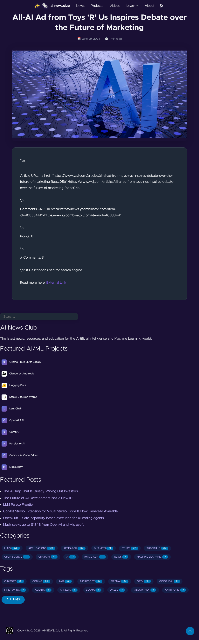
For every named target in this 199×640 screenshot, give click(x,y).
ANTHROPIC (174, 590)
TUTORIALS (156, 548)
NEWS (120, 557)
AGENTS (42, 590)
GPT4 (142, 581)
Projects (97, 6)
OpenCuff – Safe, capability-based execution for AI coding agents (53, 518)
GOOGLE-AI (168, 581)
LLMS (10, 548)
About (149, 6)
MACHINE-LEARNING (151, 557)
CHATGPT (46, 557)
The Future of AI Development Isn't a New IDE (39, 498)
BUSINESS (102, 548)
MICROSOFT (90, 581)
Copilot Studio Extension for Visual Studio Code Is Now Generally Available (60, 511)
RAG (64, 581)
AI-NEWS (67, 590)
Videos (115, 6)
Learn (130, 6)
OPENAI (118, 581)
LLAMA (92, 590)
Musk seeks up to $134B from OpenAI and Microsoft (43, 524)
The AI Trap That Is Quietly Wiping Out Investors (40, 491)
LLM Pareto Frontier (18, 504)
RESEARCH (73, 548)
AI (70, 557)
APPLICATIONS (40, 548)
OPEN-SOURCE (16, 557)
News (80, 6)
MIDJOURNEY (144, 590)
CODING (40, 581)
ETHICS (128, 548)
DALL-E (116, 590)
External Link (56, 282)
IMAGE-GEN (93, 557)
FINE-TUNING (14, 590)
